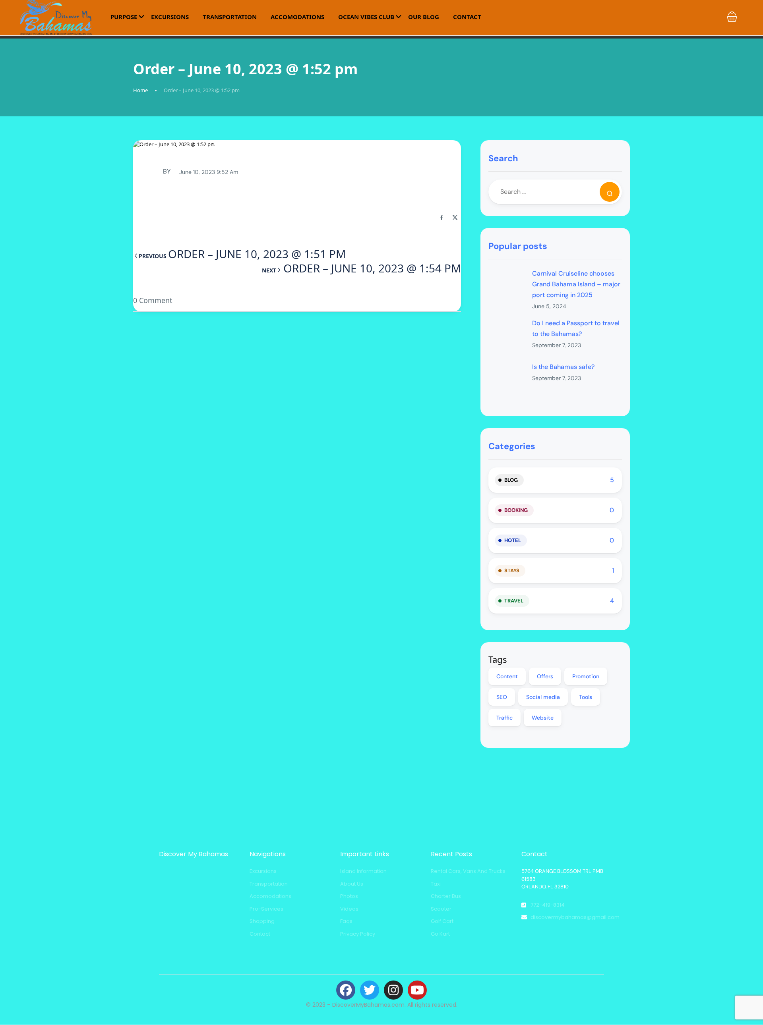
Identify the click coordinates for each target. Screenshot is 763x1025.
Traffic (504, 717)
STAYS (511, 570)
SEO (501, 697)
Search (503, 158)
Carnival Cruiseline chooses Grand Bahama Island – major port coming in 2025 (576, 284)
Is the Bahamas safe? (563, 367)
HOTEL (512, 540)
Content (507, 676)
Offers (545, 676)
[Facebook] (345, 990)
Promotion (585, 676)
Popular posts (517, 246)
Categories (511, 446)
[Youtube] (417, 990)
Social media (543, 697)
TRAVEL (513, 600)
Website (543, 717)
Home (140, 90)
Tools (585, 697)
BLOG (511, 480)
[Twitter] (369, 990)
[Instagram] (393, 990)
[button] (732, 17)
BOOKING (516, 510)
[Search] (610, 192)
